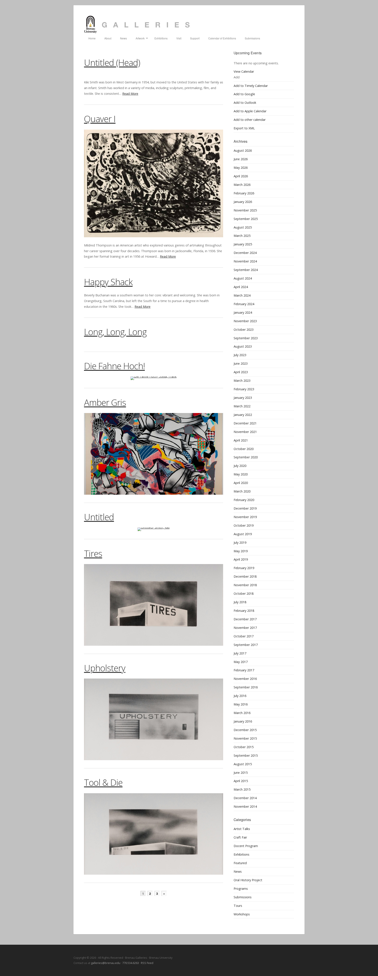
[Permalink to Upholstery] (153, 719)
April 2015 (241, 781)
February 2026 (244, 193)
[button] (237, 77)
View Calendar (244, 71)
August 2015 (243, 764)
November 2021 (245, 432)
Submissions (243, 897)
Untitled (99, 517)
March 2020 (242, 491)
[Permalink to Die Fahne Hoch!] (153, 378)
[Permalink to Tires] (153, 605)
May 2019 (241, 551)
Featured (240, 863)
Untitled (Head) (112, 62)
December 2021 (245, 423)
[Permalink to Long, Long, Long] (153, 343)
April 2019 (241, 559)
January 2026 (243, 202)
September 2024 (246, 270)
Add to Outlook (245, 102)
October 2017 (244, 636)
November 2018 (245, 585)
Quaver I (100, 119)
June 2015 (241, 772)
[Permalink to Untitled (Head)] (153, 73)
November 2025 (245, 210)
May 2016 (241, 704)
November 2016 (245, 679)
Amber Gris (105, 402)
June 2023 (241, 363)
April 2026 (241, 176)
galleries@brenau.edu (105, 963)
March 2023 (242, 380)
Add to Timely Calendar (251, 86)
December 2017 (245, 619)
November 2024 (245, 261)
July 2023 (240, 355)
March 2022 (242, 406)
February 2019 (244, 568)
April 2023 (241, 372)
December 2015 (245, 730)
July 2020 (240, 466)
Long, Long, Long (115, 332)
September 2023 (246, 338)
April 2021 (241, 440)
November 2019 (245, 517)
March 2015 (242, 789)
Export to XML (244, 128)
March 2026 (242, 185)
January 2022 (243, 415)
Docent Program (246, 846)
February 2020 (244, 500)
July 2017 (240, 653)
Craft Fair (240, 837)
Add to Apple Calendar (250, 111)
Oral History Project (248, 880)
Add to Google (244, 94)
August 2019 (243, 534)
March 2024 (242, 295)
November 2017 (245, 628)
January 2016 (243, 721)
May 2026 (241, 167)
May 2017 (241, 662)
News (238, 871)
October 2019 (244, 525)
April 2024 (241, 287)
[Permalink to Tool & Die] (153, 834)
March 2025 (242, 236)
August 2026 (243, 150)
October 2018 (244, 593)
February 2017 (244, 670)
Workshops (242, 914)
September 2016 (246, 687)
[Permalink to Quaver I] (153, 183)
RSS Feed (147, 963)
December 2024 (245, 253)
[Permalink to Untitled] (153, 529)
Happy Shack (108, 282)
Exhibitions (241, 854)
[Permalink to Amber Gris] (153, 454)
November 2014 (245, 806)
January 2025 (243, 244)
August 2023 (243, 346)
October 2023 (244, 329)
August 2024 (243, 278)
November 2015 (245, 738)
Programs (241, 888)
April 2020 (241, 483)
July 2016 (240, 696)
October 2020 (244, 449)
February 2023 (244, 389)
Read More (130, 93)
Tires (93, 553)
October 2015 (244, 747)
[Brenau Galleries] (189, 24)
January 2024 (243, 312)
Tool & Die (103, 782)
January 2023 (243, 398)
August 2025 (243, 227)
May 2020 (241, 474)
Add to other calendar (250, 120)
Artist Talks (242, 829)
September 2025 (246, 219)
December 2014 (245, 798)
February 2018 (244, 610)
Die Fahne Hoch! (114, 366)
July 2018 (240, 602)
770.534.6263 (130, 963)
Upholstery (104, 668)
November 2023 (245, 321)
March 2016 (242, 713)
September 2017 (246, 645)
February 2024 (244, 304)
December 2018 (245, 576)
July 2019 (240, 542)
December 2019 (245, 508)
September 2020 (246, 457)
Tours (238, 906)
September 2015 (246, 755)
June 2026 (241, 159)
